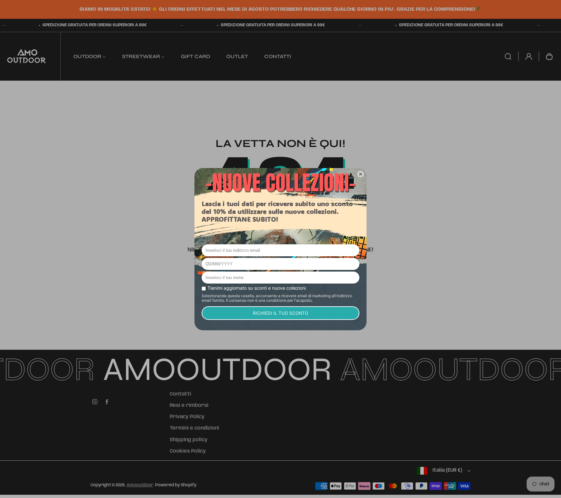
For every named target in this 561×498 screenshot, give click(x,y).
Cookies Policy (188, 451)
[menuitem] (89, 56)
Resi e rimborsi (189, 405)
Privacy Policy (187, 416)
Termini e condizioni (194, 428)
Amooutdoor (140, 485)
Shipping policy (188, 440)
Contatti (180, 394)
